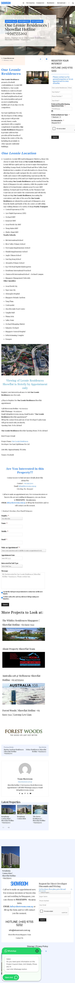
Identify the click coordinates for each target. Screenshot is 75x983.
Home (7, 37)
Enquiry (5, 516)
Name (4, 523)
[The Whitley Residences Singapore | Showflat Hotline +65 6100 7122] (23, 634)
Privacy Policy (42, 946)
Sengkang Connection (21, 817)
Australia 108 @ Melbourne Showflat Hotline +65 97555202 (21, 677)
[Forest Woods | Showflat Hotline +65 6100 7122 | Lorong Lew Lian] (23, 733)
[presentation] (54, 911)
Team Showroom (8, 58)
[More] (47, 59)
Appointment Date (8, 555)
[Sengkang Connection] (24, 809)
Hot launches (37, 21)
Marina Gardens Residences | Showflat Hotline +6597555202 (14, 751)
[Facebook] (19, 793)
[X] (27, 793)
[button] (73, 3)
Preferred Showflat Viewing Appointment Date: (60, 105)
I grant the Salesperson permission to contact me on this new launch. (23, 593)
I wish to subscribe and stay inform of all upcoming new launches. (21, 598)
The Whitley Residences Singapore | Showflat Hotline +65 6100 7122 (20, 622)
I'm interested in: (57, 120)
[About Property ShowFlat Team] (23, 660)
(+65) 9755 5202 (24, 923)
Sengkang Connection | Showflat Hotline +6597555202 (7, 819)
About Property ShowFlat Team (18, 648)
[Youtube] (30, 793)
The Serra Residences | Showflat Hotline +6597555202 (39, 819)
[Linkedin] (22, 793)
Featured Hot (24, 21)
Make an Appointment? (10, 548)
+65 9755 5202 (28, 483)
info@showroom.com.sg (27, 486)
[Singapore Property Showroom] (6, 3)
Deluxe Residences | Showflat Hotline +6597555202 (36, 750)
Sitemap (30, 946)
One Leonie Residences (20, 441)
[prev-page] (3, 827)
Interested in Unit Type (9, 563)
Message (4, 571)
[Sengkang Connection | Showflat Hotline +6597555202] (8, 809)
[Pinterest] (25, 793)
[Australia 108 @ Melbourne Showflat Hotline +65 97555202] (23, 698)
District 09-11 (11, 21)
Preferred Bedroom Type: (60, 115)
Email (4, 539)
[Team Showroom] (25, 769)
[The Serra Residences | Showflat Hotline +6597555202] (40, 809)
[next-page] (8, 827)
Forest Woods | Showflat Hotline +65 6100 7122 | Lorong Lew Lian (21, 712)
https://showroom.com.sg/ (25, 782)
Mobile (4, 531)
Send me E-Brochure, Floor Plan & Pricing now (17, 511)
